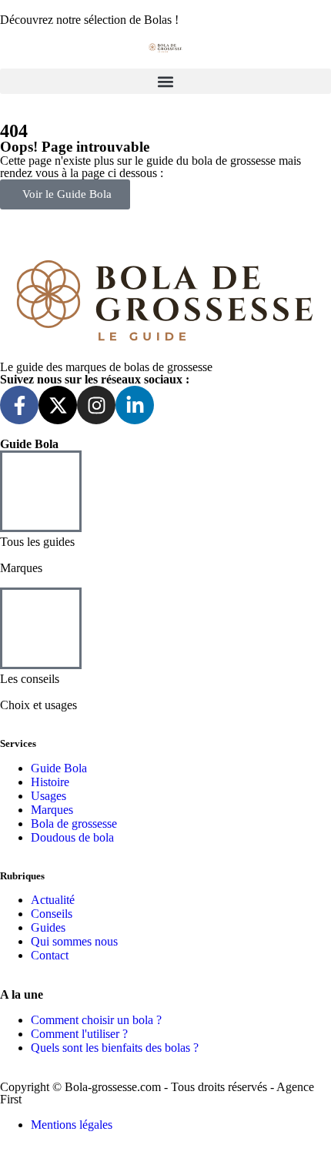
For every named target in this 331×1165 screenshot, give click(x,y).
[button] (165, 81)
